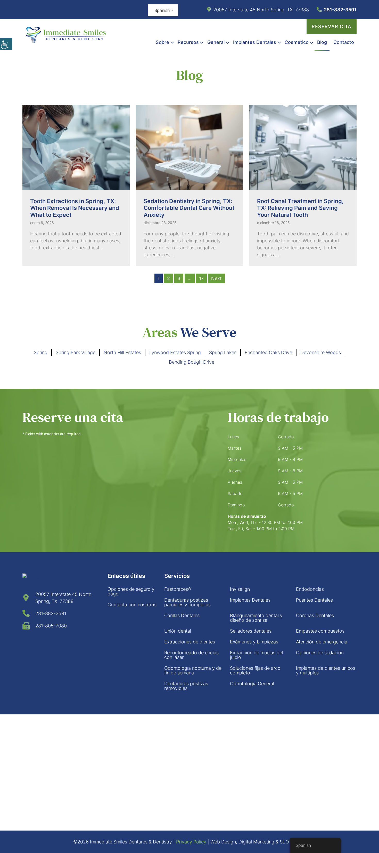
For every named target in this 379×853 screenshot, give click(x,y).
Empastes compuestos (320, 631)
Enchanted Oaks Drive (268, 352)
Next (216, 278)
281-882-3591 (340, 9)
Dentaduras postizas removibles (186, 686)
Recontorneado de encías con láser (191, 655)
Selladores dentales (250, 631)
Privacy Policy (191, 841)
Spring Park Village (75, 352)
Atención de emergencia (321, 641)
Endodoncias (310, 589)
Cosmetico (297, 42)
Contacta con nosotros (132, 604)
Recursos (188, 42)
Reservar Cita (331, 26)
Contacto (343, 42)
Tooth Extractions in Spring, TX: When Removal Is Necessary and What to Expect (74, 208)
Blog (322, 42)
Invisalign (240, 589)
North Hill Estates (122, 352)
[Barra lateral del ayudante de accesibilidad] (6, 44)
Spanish (162, 10)
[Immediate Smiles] (65, 35)
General (216, 42)
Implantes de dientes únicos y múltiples (325, 670)
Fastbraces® (177, 589)
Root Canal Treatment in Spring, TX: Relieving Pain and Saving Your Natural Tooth (300, 208)
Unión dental (177, 631)
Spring (40, 352)
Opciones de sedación (320, 652)
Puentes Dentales (314, 600)
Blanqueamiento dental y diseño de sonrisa (256, 618)
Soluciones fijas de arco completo (255, 670)
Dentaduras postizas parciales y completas (187, 602)
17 (201, 278)
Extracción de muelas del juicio (256, 655)
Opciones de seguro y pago (131, 591)
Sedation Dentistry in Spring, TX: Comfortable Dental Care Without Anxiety (189, 208)
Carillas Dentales (182, 615)
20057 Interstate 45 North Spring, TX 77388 (261, 9)
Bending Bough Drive (191, 362)
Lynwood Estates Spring (175, 352)
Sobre (162, 42)
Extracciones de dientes (189, 641)
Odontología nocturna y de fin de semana (192, 670)
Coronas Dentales (315, 615)
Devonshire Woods (320, 352)
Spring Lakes (222, 352)
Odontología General (252, 683)
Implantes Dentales (254, 42)
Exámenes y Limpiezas (254, 641)
